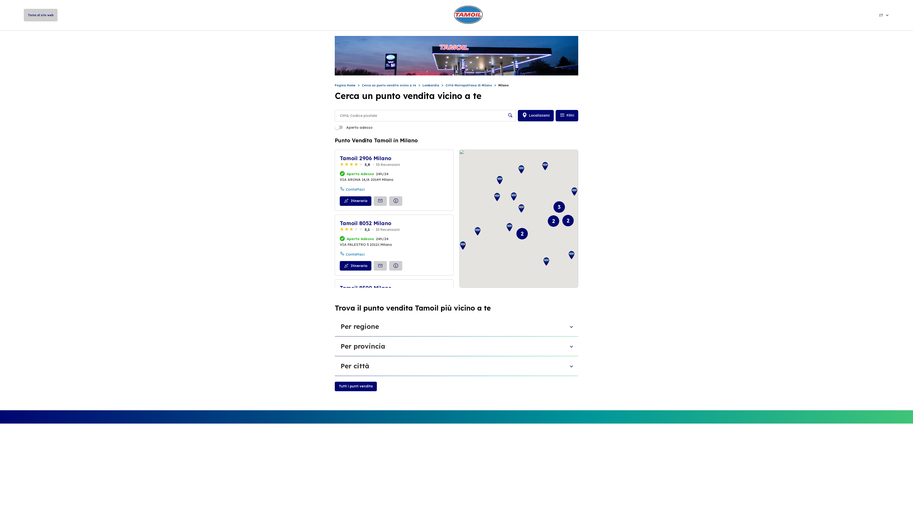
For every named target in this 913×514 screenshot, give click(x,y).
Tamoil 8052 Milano (365, 223)
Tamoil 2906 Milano (365, 158)
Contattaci (355, 189)
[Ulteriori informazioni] (395, 201)
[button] (510, 227)
